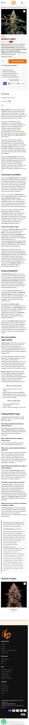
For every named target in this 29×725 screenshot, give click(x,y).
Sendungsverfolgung (6, 678)
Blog (2, 663)
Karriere (3, 648)
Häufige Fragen (5, 676)
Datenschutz (4, 688)
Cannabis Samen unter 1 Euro (15, 7)
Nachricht (3, 661)
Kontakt (3, 646)
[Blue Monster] (14, 594)
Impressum (4, 684)
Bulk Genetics (4, 7)
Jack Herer (16, 133)
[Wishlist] (25, 583)
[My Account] (22, 3)
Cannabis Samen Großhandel (8, 650)
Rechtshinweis (5, 686)
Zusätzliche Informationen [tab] (8, 97)
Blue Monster (14, 609)
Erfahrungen (4, 652)
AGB (2, 693)
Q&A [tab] (2, 105)
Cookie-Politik (4, 691)
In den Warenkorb (17, 61)
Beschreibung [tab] (5, 94)
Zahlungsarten (5, 674)
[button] (25, 3)
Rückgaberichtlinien (6, 671)
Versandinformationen (6, 669)
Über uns (3, 644)
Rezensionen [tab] (5, 101)
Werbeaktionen (5, 659)
